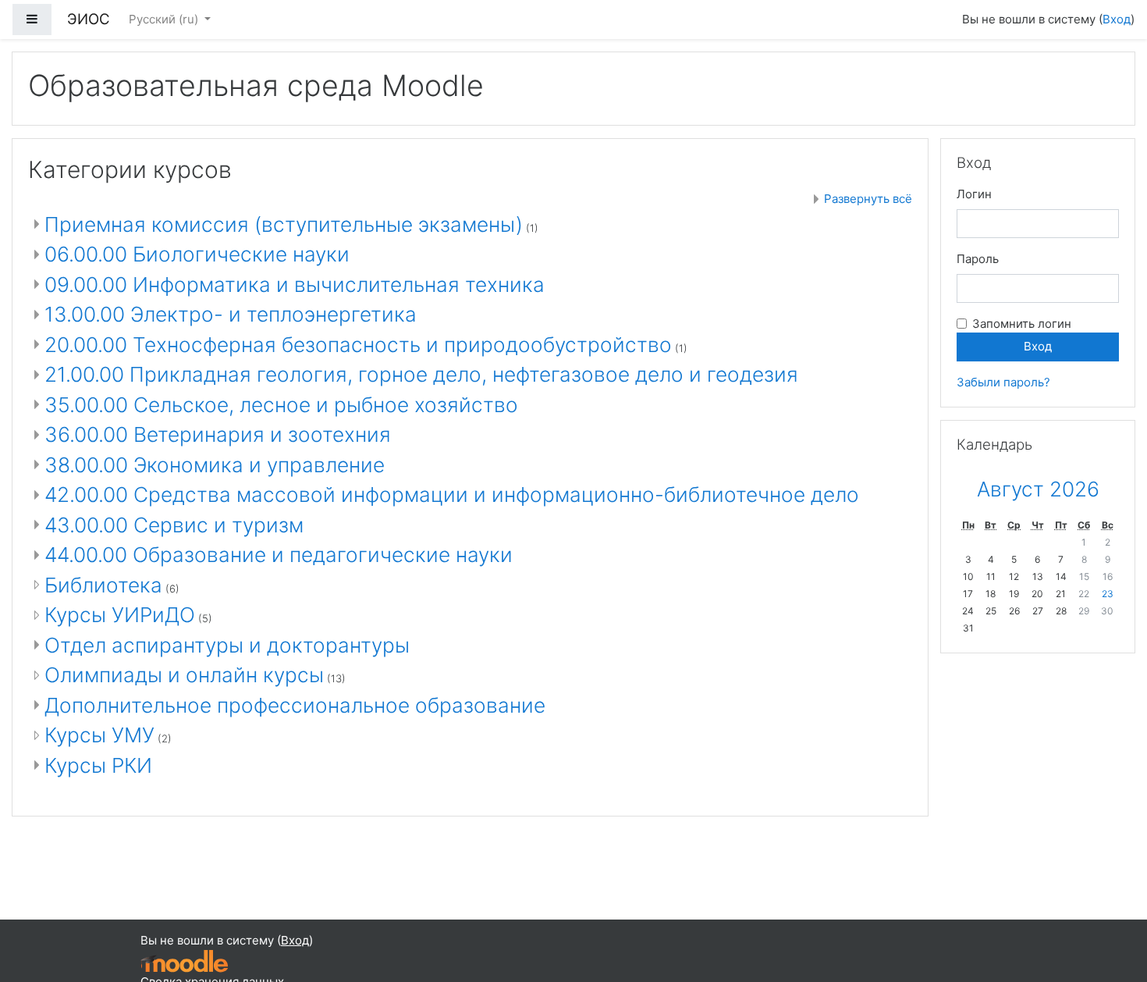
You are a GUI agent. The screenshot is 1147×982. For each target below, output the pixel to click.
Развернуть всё (868, 198)
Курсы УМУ (99, 735)
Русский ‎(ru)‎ (165, 19)
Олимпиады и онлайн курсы (184, 675)
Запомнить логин (1021, 323)
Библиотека (103, 585)
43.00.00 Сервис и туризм (174, 525)
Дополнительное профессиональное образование (294, 705)
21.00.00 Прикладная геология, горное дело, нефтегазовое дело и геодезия (421, 374)
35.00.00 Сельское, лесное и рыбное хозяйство (281, 405)
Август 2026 (1038, 489)
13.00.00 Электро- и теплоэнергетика (230, 314)
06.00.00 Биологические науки (197, 254)
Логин (974, 194)
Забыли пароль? (1003, 382)
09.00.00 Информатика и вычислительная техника (294, 284)
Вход (1117, 19)
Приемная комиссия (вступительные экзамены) (283, 224)
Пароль (978, 258)
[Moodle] (184, 960)
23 (1107, 594)
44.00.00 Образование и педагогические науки (278, 555)
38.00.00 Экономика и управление (214, 465)
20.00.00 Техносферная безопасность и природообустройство (358, 345)
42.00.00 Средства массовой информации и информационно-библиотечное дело (451, 494)
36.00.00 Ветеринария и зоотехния (217, 434)
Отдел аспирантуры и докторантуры (227, 645)
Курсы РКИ (98, 765)
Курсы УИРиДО (119, 615)
